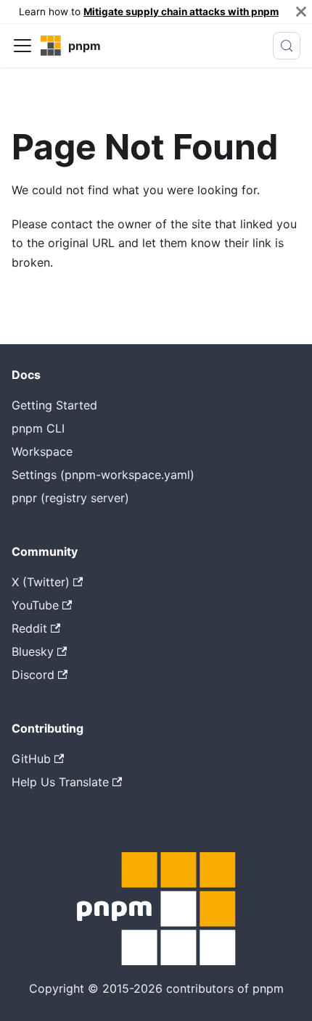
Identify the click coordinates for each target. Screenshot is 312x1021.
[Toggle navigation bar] (22, 46)
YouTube (35, 605)
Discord (33, 674)
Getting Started (54, 405)
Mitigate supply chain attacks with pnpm (181, 11)
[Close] (301, 11)
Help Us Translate (60, 782)
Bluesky (33, 651)
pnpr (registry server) (70, 498)
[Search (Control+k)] (286, 45)
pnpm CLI (38, 428)
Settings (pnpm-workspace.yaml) (103, 474)
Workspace (42, 451)
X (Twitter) (41, 582)
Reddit (29, 628)
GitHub (31, 758)
